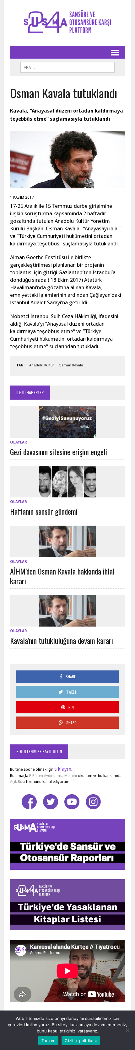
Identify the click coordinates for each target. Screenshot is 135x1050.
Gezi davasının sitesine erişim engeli (58, 451)
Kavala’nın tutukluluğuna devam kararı (61, 640)
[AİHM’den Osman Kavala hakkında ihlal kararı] (67, 553)
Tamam (48, 1040)
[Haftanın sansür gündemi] (67, 493)
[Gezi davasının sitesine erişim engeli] (67, 434)
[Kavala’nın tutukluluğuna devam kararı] (67, 623)
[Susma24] (67, 22)
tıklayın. (63, 769)
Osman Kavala (71, 365)
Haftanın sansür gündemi (44, 511)
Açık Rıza (17, 782)
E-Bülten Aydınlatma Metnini (53, 776)
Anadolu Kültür (41, 365)
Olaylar (18, 442)
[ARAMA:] (67, 66)
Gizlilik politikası (81, 1040)
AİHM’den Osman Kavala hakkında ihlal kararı (62, 575)
